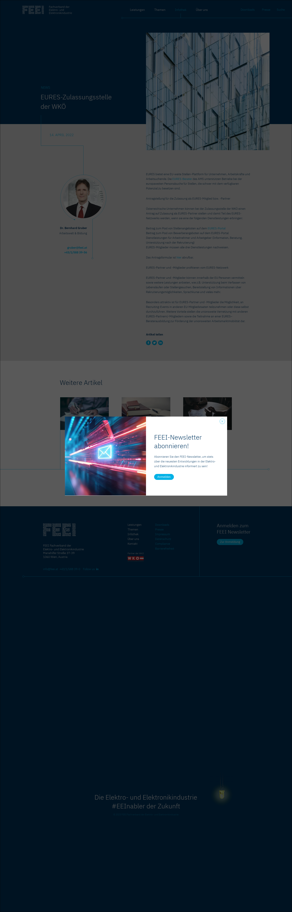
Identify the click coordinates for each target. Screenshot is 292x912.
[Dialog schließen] (222, 421)
